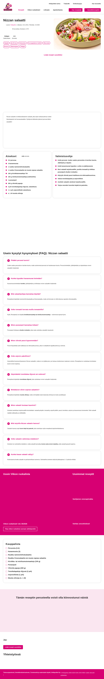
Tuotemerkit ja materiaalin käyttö (40, 672)
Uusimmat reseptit (83, 474)
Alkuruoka (46, 43)
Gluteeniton (22, 43)
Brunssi (6, 46)
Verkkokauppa (77, 3)
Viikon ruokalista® (33, 10)
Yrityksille (67, 3)
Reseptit (21, 10)
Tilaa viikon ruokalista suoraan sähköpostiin (20, 529)
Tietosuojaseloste (8, 672)
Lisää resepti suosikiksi (13, 647)
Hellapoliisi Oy (55, 672)
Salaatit (6, 43)
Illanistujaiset (15, 46)
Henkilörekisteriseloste (22, 672)
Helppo (23, 46)
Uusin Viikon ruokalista (16, 474)
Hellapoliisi (13, 25)
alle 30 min (14, 43)
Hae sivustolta (96, 3)
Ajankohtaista (58, 10)
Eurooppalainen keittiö (34, 43)
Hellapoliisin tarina (54, 3)
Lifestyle (47, 10)
